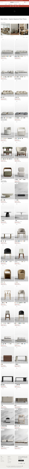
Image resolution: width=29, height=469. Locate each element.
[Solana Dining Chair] (21, 231)
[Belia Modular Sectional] (21, 67)
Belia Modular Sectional (18, 77)
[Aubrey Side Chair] (21, 252)
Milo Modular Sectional (18, 57)
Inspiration (10, 4)
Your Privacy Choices (19, 466)
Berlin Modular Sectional (4, 77)
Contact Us (2, 457)
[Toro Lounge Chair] (21, 170)
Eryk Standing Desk (3, 385)
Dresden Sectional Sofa (4, 118)
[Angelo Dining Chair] (7, 252)
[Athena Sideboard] (7, 396)
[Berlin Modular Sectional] (7, 67)
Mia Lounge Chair (17, 139)
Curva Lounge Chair (3, 180)
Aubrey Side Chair (17, 262)
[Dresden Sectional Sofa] (7, 108)
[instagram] (21, 463)
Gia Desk (16, 385)
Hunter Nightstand (3, 365)
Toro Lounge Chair (17, 180)
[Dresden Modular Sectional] (21, 108)
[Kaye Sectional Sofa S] (7, 88)
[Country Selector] (24, 2)
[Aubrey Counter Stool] (7, 314)
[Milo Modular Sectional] (21, 47)
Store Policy (2, 460)
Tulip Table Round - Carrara (18, 221)
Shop (6, 4)
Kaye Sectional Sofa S (4, 98)
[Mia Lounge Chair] (21, 129)
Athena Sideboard (3, 406)
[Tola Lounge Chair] (7, 149)
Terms (7, 466)
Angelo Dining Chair (3, 262)
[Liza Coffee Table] (21, 190)
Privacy (9, 466)
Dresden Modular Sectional (18, 118)
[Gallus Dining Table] (7, 211)
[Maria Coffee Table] (7, 190)
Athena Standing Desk (17, 365)
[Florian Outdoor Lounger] (7, 416)
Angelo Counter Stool (17, 324)
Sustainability (9, 461)
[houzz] (24, 463)
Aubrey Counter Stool (3, 324)
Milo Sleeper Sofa (3, 57)
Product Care (2, 461)
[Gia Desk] (21, 375)
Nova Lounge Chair (3, 139)
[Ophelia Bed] (7, 334)
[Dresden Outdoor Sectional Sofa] (7, 437)
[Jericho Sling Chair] (21, 416)
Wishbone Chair (3, 303)
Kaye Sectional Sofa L (17, 98)
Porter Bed (16, 344)
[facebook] (18, 463)
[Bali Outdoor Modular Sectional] (21, 437)
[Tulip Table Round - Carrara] (21, 211)
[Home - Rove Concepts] (14, 2)
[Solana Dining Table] (7, 231)
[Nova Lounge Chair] (7, 129)
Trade (20, 4)
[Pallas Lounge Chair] (21, 149)
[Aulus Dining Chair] (21, 272)
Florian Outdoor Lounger (4, 426)
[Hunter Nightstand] (7, 355)
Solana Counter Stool (17, 303)
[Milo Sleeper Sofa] (7, 47)
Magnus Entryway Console (18, 406)
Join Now (21, 460)
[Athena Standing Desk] (21, 355)
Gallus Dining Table (3, 221)
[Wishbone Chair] (7, 293)
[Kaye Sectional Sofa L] (21, 88)
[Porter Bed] (21, 334)
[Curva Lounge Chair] (7, 170)
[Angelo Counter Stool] (21, 314)
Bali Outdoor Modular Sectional (19, 447)
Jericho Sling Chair (17, 426)
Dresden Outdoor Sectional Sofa (5, 447)
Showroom (9, 457)
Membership (9, 462)
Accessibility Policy (13, 466)
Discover (15, 4)
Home (1, 7)
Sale (23, 4)
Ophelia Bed (2, 344)
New (26, 37)
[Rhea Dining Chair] (7, 272)
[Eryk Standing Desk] (7, 375)
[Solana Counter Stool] (21, 293)
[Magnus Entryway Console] (21, 396)
